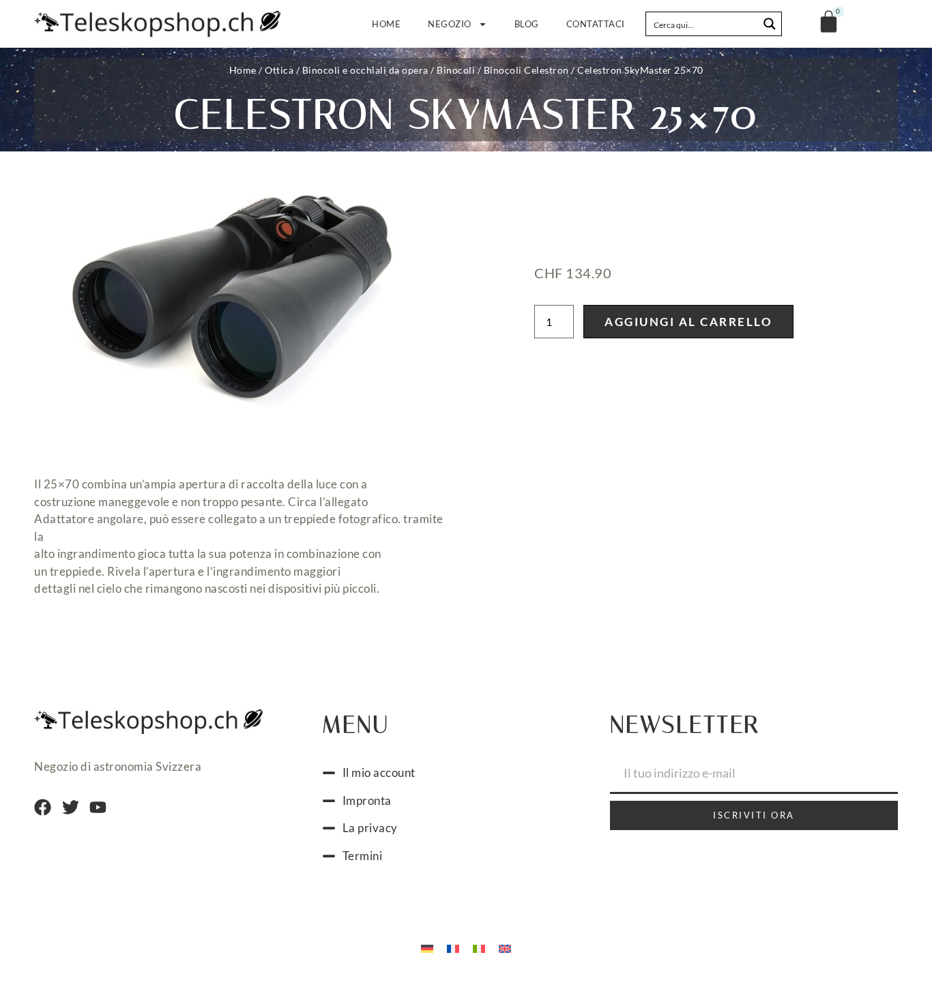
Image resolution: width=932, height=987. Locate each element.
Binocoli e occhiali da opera (365, 70)
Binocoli (456, 70)
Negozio (449, 23)
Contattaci (595, 23)
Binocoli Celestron (526, 70)
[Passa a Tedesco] (427, 947)
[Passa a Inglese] (505, 947)
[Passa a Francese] (453, 947)
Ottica (279, 70)
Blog (526, 23)
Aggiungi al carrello (688, 321)
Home (386, 23)
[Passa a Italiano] (479, 947)
